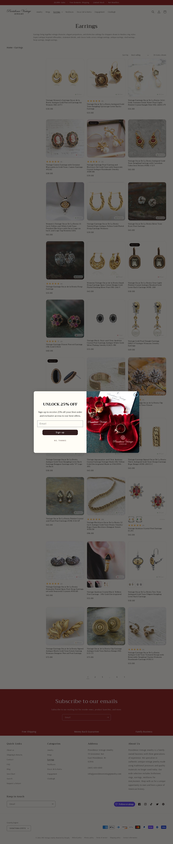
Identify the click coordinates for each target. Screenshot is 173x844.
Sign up (60, 432)
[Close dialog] (136, 395)
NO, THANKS (60, 440)
